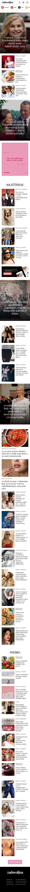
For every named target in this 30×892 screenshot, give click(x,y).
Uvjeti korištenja (21, 879)
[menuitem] (23, 2)
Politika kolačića (21, 884)
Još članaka (15, 862)
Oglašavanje (10, 884)
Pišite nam (9, 879)
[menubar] (23, 2)
